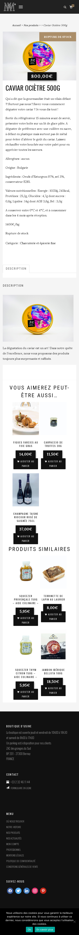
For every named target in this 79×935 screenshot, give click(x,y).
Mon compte (12, 844)
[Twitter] (18, 890)
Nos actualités (13, 838)
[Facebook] (10, 890)
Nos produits (31, 25)
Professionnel (13, 849)
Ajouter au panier (27, 463)
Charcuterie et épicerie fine (38, 243)
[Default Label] (35, 890)
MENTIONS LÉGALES (15, 855)
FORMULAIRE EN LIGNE (21, 788)
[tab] (16, 269)
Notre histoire (13, 827)
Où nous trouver (15, 821)
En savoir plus (45, 929)
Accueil (16, 25)
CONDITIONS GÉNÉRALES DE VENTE (22, 866)
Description (16, 268)
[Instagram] (27, 890)
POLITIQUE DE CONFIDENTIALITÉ (20, 861)
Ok (29, 929)
